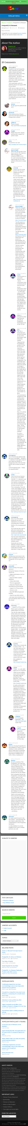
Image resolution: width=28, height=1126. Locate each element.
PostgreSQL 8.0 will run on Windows (11, 957)
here (21, 34)
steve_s (19, 315)
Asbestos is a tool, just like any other (11, 1000)
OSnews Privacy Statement (9, 1068)
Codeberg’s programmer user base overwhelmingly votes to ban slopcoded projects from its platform (13, 986)
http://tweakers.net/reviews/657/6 (17, 144)
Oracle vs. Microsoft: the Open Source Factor (12, 951)
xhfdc (10, 141)
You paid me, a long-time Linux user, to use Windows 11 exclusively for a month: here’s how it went (13, 993)
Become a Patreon (8, 900)
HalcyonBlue (12, 67)
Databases (9, 22)
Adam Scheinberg (21, 1075)
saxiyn (13, 474)
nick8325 (17, 716)
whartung (13, 605)
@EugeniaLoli (15, 53)
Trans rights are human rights (10, 1109)
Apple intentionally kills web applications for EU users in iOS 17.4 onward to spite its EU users (14, 1032)
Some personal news (7, 1052)
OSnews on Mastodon (9, 1102)
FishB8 (13, 131)
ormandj (15, 168)
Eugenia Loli (6, 28)
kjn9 (18, 329)
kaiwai (10, 744)
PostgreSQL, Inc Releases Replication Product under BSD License (12, 971)
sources (20, 33)
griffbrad (13, 122)
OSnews (9, 1122)
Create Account (7, 928)
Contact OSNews (7, 1107)
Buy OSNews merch (8, 902)
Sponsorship (6, 1099)
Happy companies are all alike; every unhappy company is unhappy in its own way (14, 1005)
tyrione (13, 104)
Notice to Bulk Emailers (9, 1104)
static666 (11, 566)
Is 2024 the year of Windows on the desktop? (11, 1025)
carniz (18, 275)
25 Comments (6, 30)
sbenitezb (11, 112)
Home (4, 22)
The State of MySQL (7, 961)
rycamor (15, 643)
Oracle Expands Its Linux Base (10, 966)
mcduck (11, 554)
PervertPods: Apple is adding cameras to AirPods (13, 1011)
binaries (24, 33)
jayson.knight (14, 150)
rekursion (11, 816)
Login (4, 930)
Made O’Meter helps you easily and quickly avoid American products (13, 1039)
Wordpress (16, 1076)
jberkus (13, 760)
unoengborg (12, 455)
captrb (15, 667)
